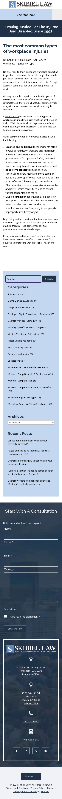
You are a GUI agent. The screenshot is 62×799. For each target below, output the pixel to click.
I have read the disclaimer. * (24, 616)
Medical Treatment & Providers (24, 334)
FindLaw (45, 791)
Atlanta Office (31, 703)
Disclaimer (10, 609)
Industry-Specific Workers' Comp (25, 327)
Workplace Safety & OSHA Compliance (27, 403)
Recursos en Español (18, 353)
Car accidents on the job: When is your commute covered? (27, 442)
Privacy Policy (37, 787)
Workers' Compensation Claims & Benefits (29, 387)
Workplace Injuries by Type (18, 63)
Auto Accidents (15, 294)
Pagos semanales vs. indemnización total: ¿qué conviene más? (29, 452)
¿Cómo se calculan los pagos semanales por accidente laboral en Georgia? (30, 472)
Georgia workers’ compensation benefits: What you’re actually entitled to (29, 482)
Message (9, 569)
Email (8, 555)
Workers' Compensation (20, 380)
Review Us (31, 776)
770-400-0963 (26, 15)
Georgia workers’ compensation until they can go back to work (30, 85)
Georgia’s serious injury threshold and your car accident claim (30, 462)
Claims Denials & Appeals (21, 300)
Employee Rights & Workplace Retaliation (29, 314)
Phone (8, 542)
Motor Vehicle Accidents (20, 340)
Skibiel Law (24, 59)
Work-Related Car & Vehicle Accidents (27, 367)
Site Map (23, 787)
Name (7, 528)
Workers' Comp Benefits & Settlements (28, 373)
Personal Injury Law (18, 347)
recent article (12, 116)
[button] (56, 14)
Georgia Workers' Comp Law (22, 320)
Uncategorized (15, 360)
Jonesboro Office (31, 674)
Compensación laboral (19, 307)
